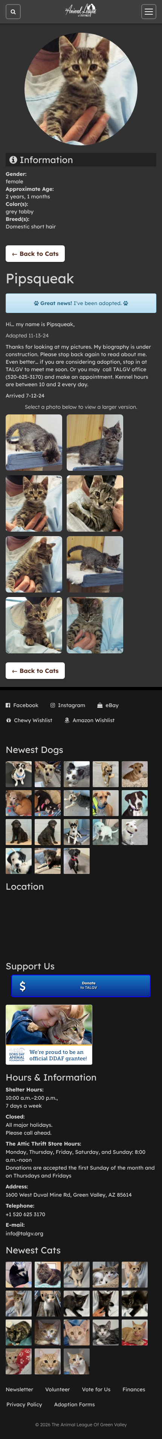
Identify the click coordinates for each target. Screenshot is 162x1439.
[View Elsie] (135, 1332)
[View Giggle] (77, 1332)
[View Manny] (135, 832)
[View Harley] (48, 1304)
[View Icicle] (19, 861)
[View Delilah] (19, 1332)
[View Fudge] (48, 1275)
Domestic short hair (31, 226)
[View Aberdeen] (77, 1304)
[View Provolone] (48, 1361)
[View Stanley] (135, 803)
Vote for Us (96, 1389)
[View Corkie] (135, 774)
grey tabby (20, 211)
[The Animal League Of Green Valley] (81, 10)
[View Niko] (106, 803)
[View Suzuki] (106, 1275)
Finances (133, 1389)
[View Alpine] (48, 861)
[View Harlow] (19, 1275)
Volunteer (57, 1389)
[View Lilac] (48, 832)
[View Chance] (19, 774)
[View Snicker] (48, 1332)
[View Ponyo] (19, 803)
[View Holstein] (135, 1304)
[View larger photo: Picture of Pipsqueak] (34, 442)
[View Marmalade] (77, 1361)
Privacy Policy (24, 1404)
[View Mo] (106, 832)
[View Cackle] (106, 1332)
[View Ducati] (19, 1304)
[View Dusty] (77, 803)
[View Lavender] (19, 832)
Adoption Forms (74, 1404)
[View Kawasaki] (135, 1275)
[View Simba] (19, 1361)
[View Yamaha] (77, 1275)
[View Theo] (106, 774)
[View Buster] (48, 774)
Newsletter (19, 1389)
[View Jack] (77, 832)
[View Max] (77, 774)
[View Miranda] (48, 803)
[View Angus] (106, 1304)
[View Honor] (77, 861)
